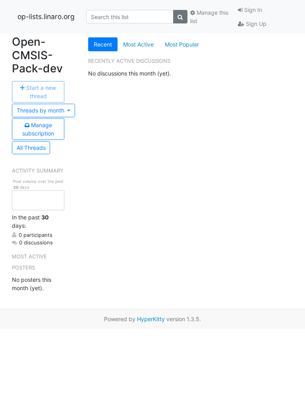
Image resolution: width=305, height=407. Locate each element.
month (41, 110)
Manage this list (209, 16)
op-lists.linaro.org (46, 16)
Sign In (252, 9)
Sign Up (255, 23)
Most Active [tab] (138, 44)
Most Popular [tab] (182, 44)
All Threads (31, 147)
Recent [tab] (103, 44)
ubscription (38, 129)
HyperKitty (151, 319)
